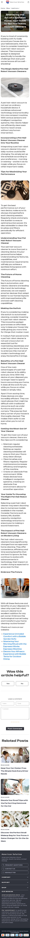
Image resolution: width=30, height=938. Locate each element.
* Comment (5, 709)
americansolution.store (11, 895)
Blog (8, 8)
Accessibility (15, 932)
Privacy (26, 931)
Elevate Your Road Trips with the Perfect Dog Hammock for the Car (14, 803)
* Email (19, 703)
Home (3, 8)
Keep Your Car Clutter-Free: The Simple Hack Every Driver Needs (14, 771)
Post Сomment (15, 729)
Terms (21, 931)
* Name (4, 703)
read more (15, 8)
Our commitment (8, 910)
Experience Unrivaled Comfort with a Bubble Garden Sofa (14, 636)
